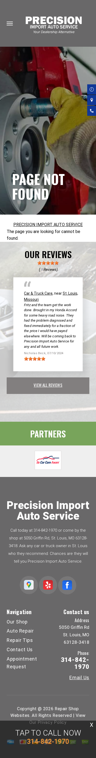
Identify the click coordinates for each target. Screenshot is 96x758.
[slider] (48, 263)
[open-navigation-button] (10, 23)
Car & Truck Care (38, 293)
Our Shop (17, 622)
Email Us (79, 677)
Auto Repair (20, 631)
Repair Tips (20, 640)
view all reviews (48, 385)
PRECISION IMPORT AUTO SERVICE (48, 224)
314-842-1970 (45, 530)
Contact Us (20, 649)
